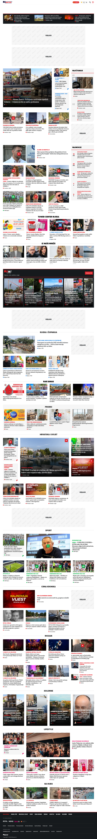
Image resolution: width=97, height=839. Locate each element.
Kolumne (48, 691)
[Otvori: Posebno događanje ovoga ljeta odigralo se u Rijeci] (83, 765)
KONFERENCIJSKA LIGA (32, 574)
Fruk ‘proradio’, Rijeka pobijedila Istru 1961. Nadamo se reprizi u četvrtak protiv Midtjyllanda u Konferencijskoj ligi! (12, 206)
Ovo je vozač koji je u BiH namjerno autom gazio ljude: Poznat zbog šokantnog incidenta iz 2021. (58, 208)
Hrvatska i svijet (18, 21)
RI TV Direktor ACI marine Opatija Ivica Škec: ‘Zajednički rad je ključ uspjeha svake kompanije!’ (73, 299)
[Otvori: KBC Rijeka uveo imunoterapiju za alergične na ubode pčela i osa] (61, 72)
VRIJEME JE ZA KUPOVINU (10, 232)
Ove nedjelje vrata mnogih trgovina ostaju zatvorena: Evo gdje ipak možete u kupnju (35, 128)
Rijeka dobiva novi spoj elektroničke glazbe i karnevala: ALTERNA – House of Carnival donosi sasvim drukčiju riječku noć (35, 657)
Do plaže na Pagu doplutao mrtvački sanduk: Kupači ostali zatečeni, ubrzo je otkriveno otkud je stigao (84, 116)
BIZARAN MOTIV (80, 161)
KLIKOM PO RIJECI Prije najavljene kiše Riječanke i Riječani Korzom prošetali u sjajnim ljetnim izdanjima (56, 373)
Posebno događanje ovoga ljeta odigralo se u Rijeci (82, 775)
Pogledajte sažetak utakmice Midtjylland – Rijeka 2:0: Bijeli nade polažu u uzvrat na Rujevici (36, 578)
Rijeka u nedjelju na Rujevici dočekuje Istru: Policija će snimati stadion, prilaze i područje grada (13, 577)
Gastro (29, 779)
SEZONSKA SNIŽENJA (9, 422)
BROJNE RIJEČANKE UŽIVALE (80, 773)
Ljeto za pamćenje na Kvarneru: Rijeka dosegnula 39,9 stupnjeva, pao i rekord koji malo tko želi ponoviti (13, 373)
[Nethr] (24, 821)
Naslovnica (6, 814)
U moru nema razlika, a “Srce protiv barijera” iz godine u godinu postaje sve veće (36, 398)
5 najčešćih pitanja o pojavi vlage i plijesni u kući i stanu (60, 422)
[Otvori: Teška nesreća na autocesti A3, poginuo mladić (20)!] (19, 599)
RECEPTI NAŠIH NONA (32, 773)
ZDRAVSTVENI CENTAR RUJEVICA (51, 294)
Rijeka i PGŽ (59, 88)
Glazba (5, 657)
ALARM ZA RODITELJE (43, 150)
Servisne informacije (29, 825)
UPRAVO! (75, 469)
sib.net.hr (22, 831)
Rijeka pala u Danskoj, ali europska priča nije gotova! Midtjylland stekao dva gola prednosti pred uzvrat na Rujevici (83, 578)
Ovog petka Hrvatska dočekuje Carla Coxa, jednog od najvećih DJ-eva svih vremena (86, 668)
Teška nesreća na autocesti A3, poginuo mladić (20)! (53, 599)
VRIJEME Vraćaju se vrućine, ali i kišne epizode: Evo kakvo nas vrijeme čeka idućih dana (58, 181)
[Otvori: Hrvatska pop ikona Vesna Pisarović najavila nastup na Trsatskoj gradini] (58, 645)
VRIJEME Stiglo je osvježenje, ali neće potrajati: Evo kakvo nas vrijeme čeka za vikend (58, 499)
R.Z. (6, 104)
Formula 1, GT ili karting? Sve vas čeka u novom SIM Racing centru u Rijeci (60, 235)
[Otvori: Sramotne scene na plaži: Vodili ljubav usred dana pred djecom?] (83, 793)
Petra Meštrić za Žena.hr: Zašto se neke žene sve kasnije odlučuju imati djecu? (60, 260)
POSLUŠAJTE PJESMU (76, 653)
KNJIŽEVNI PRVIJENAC (9, 773)
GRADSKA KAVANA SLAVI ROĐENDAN (10, 746)
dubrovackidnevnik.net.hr (44, 831)
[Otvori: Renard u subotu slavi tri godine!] (13, 739)
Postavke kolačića (11, 825)
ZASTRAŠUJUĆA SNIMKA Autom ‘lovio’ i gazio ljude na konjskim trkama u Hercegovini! (36, 499)
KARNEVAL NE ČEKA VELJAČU (33, 652)
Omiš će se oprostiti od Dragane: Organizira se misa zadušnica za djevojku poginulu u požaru (12, 626)
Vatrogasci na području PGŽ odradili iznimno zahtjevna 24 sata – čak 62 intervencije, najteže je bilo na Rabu (52, 344)
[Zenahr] (17, 821)
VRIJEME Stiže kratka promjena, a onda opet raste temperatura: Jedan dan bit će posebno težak (13, 128)
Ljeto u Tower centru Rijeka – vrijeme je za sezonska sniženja (12, 235)
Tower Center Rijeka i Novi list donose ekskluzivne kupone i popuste (35, 235)
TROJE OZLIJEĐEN (30, 496)
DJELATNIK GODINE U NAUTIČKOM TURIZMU (71, 292)
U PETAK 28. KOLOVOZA (54, 652)
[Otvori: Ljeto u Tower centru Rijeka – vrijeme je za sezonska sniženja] (13, 225)
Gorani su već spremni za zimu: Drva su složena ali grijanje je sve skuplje (36, 372)
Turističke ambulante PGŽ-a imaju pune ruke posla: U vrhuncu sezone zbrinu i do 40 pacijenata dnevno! (60, 101)
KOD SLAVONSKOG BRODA (44, 596)
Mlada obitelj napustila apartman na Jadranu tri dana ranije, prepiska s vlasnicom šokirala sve (83, 93)
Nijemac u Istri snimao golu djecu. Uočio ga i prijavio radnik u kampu (36, 625)
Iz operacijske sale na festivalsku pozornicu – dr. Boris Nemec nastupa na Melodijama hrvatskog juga (82, 656)
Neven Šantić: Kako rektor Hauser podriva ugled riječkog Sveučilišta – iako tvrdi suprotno (82, 715)
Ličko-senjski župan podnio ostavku (81, 471)
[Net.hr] (5, 821)
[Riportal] (7, 2)
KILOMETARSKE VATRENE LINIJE (84, 171)
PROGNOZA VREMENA (8, 125)
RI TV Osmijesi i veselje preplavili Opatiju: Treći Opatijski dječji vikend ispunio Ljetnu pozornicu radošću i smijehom (13, 298)
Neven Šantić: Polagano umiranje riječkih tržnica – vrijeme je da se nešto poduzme (13, 718)
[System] (84, 2)
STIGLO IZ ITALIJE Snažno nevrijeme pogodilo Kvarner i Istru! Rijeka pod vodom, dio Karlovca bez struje (82, 449)
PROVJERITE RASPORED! (32, 125)
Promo (5, 238)
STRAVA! (28, 623)
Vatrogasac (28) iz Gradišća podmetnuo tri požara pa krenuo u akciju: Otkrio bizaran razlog (53, 17)
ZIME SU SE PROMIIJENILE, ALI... (34, 369)
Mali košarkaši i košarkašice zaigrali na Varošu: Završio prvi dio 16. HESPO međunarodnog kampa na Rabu (60, 399)
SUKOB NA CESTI (52, 125)
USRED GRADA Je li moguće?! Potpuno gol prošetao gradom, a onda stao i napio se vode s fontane (60, 804)
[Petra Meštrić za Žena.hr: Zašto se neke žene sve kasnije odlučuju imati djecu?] (60, 252)
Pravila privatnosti (19, 825)
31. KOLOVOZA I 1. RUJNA (59, 78)
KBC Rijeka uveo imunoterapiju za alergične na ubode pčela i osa (61, 84)
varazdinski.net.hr (15, 831)
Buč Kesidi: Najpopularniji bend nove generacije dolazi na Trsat (12, 654)
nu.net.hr (53, 831)
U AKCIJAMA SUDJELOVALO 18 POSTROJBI (49, 340)
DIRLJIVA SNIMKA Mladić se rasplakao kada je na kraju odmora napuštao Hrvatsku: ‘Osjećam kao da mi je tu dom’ (85, 104)
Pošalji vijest (45, 825)
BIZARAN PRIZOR (80, 112)
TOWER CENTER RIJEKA (79, 232)
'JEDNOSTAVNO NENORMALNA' (83, 100)
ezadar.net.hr (35, 831)
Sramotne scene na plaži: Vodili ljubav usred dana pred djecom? (82, 803)
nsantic (33, 722)
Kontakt (50, 825)
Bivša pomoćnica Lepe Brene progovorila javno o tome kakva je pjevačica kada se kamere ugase (13, 260)
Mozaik (48, 636)
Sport (48, 530)
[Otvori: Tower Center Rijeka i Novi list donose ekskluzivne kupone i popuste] (36, 225)
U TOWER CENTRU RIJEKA (56, 232)
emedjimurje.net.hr (6, 831)
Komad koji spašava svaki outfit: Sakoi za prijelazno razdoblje (82, 235)
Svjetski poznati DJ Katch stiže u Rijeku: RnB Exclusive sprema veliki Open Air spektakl (59, 776)
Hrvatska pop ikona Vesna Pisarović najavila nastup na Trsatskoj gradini (56, 655)
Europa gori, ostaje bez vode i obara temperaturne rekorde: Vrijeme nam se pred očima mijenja (83, 18)
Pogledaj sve (89, 273)
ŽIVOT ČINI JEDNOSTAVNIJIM (34, 422)
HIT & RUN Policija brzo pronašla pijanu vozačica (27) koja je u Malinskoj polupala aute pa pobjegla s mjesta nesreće (58, 627)
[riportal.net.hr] (5, 834)
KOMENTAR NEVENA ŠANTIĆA (11, 97)
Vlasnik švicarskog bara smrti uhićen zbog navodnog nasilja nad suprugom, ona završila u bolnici (36, 260)
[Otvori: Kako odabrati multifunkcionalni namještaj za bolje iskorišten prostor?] (37, 415)
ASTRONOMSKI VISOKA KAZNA (56, 623)
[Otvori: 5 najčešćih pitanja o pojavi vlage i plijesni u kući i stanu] (60, 415)
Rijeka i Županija (48, 332)
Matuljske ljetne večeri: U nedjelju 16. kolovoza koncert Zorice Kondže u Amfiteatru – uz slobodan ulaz (36, 682)
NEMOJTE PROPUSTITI (54, 678)
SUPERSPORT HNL (76, 540)
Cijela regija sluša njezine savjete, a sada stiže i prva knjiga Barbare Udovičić (13, 776)
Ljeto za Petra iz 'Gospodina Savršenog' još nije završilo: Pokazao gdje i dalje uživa (81, 260)
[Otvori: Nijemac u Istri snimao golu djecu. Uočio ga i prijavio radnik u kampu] (36, 616)
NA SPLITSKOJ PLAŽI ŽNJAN (80, 800)
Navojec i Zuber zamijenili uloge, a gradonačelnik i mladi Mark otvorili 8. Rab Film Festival (83, 398)
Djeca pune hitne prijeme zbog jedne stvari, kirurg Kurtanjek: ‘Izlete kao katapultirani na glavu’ (52, 153)
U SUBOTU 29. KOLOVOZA (9, 652)
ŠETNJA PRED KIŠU (53, 369)
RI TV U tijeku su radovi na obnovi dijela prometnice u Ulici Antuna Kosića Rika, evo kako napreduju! (33, 299)
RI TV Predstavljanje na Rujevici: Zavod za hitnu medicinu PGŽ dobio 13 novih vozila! (53, 300)
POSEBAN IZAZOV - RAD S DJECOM (61, 94)
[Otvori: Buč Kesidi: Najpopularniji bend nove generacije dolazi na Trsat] (13, 645)
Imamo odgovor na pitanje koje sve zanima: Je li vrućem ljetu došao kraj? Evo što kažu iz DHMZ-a (13, 183)
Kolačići (4, 825)
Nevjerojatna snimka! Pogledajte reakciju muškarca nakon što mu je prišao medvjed (36, 804)
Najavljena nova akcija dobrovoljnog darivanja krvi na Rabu (12, 398)
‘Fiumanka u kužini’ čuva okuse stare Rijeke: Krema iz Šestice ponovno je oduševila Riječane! (35, 776)
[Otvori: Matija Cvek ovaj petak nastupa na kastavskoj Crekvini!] (58, 671)
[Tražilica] (90, 2)
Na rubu (80, 120)
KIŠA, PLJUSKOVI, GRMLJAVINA (81, 445)
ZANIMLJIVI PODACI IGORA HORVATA (12, 369)
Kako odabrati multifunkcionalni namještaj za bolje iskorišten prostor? (36, 425)
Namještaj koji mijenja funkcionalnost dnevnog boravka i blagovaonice (82, 423)
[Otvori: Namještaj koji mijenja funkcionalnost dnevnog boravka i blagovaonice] (82, 415)
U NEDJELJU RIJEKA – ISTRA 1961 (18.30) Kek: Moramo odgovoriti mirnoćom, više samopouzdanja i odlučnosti (83, 546)
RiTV (7, 304)
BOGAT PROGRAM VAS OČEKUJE (80, 741)
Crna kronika (52, 134)
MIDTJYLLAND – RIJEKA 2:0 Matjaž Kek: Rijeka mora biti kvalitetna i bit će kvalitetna (58, 577)
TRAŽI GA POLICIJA (53, 204)
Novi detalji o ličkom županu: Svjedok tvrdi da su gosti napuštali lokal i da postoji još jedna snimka (21, 18)
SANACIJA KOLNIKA (31, 293)
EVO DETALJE (6, 574)
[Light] (81, 2)
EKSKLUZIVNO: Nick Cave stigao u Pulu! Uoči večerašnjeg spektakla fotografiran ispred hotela (87, 679)
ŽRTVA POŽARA (7, 623)
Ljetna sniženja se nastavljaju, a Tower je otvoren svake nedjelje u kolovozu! (14, 425)
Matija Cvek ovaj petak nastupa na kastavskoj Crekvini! (57, 680)
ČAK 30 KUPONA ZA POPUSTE (34, 232)
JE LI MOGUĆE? (30, 800)
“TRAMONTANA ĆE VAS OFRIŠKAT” (35, 678)
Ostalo (77, 21)
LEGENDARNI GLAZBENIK (86, 675)
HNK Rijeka (6, 210)
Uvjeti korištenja (38, 825)
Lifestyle (48, 729)
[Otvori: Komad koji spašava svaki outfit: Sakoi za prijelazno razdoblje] (83, 225)
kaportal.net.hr (28, 831)
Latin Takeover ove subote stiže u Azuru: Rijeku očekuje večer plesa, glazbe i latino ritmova (83, 745)
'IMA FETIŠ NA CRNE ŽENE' (79, 90)
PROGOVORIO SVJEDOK (82, 152)
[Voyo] (11, 821)
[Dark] (86, 2)
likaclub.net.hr (59, 831)
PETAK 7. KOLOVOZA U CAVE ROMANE (87, 663)
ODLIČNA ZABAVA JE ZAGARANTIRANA (60, 773)
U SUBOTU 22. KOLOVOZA (9, 678)
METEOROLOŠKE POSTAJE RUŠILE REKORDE (11, 178)
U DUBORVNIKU (54, 800)
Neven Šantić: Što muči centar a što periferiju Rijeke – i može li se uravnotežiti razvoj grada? (60, 717)
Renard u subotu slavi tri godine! (11, 750)
